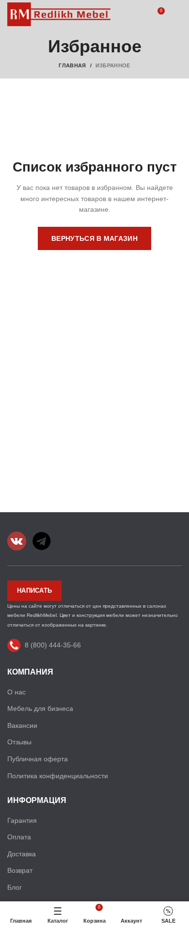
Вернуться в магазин (94, 238)
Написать (34, 590)
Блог (14, 887)
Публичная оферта (37, 759)
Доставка (21, 854)
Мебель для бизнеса (40, 708)
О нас (16, 692)
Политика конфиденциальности (57, 776)
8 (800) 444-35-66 (53, 645)
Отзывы (19, 742)
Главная (72, 65)
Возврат (19, 870)
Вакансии (22, 725)
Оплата (19, 837)
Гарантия (22, 820)
